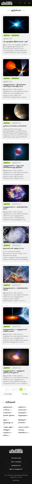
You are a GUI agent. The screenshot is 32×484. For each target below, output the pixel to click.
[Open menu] (20, 3)
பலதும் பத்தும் (8, 427)
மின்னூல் (6, 430)
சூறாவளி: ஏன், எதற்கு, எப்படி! (13, 248)
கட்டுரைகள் (7, 412)
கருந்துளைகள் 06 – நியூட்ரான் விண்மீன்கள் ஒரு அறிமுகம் (13, 166)
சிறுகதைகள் (22, 415)
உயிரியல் (6, 410)
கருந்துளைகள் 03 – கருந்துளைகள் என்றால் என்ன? (15, 330)
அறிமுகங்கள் (7, 407)
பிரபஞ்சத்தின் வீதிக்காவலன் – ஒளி (15, 41)
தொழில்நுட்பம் (8, 422)
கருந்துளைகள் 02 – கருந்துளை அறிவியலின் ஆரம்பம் (14, 371)
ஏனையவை (22, 410)
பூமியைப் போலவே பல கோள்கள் (14, 126)
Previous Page (7, 394)
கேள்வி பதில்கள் (8, 415)
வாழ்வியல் (6, 432)
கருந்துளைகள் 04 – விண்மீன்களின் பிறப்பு (15, 289)
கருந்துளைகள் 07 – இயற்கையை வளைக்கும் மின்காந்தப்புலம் (14, 85)
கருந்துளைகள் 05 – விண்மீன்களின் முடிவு (15, 208)
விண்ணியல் (15, 35)
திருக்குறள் (22, 420)
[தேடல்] (25, 3)
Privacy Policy (16, 480)
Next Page (25, 394)
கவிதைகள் (22, 412)
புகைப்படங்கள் (23, 427)
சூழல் (5, 420)
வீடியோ (5, 435)
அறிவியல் (7, 35)
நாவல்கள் (21, 422)
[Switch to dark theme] (29, 3)
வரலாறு (21, 430)
